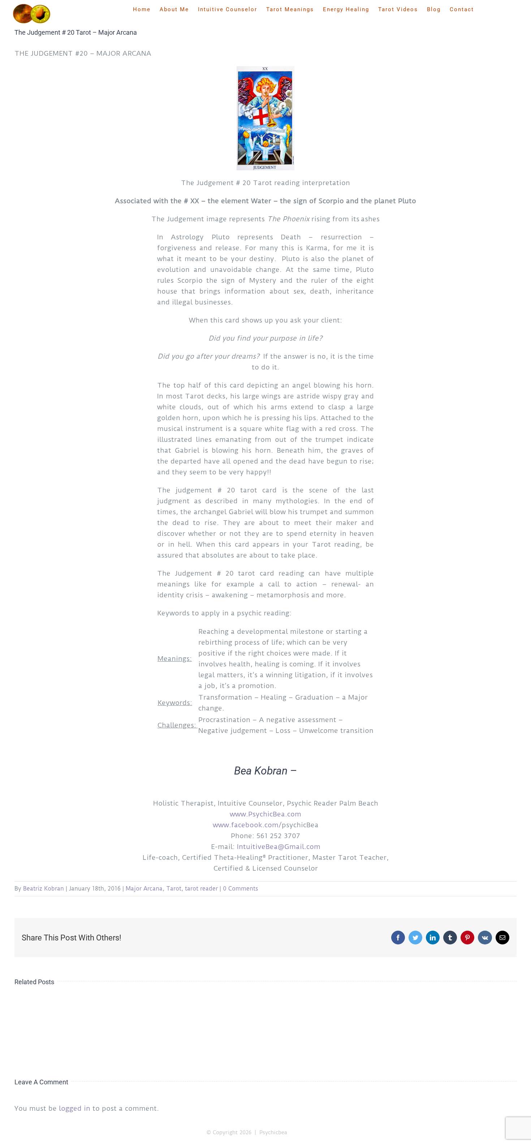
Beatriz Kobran (43, 888)
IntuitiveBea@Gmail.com (278, 846)
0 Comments (240, 888)
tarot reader (201, 888)
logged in (74, 1108)
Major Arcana (144, 888)
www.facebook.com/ (247, 825)
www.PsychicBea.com (265, 814)
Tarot (173, 888)
